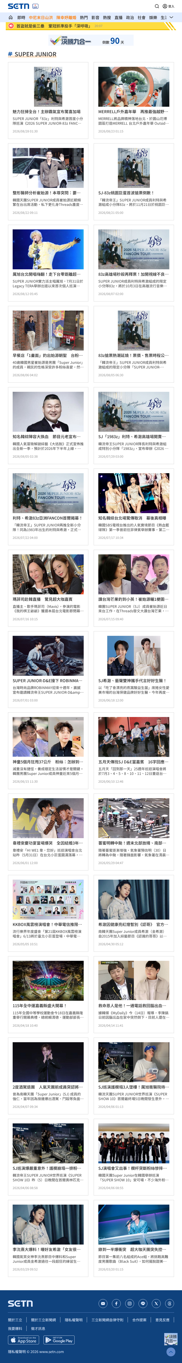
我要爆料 (15, 1328)
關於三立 (15, 1319)
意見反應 (162, 1319)
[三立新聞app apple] (23, 1339)
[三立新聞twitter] (156, 1303)
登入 (171, 6)
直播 (119, 17)
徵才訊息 (38, 1328)
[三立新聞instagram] (129, 1303)
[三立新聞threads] (169, 1303)
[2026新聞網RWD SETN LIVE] (35, 6)
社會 (142, 17)
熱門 (84, 17)
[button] (157, 6)
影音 (95, 17)
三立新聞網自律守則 (107, 1319)
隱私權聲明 (74, 1319)
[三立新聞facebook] (116, 1303)
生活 (165, 17)
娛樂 (153, 17)
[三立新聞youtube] (103, 1303)
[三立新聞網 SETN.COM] (11, 17)
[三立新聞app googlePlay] (59, 1339)
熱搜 (107, 17)
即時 (21, 17)
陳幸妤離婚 (66, 17)
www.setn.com (51, 1351)
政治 (130, 17)
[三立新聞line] (143, 1303)
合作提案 (139, 1319)
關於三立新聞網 (43, 1319)
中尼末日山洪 (41, 17)
